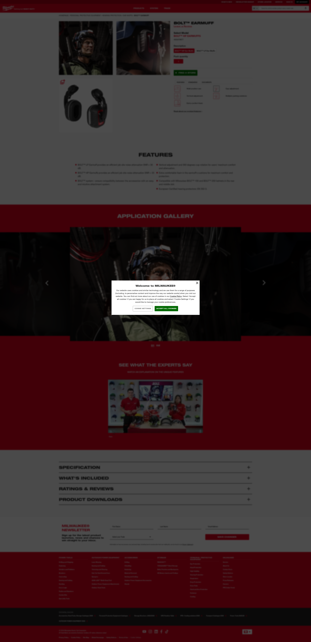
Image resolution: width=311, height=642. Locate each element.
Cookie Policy (176, 296)
